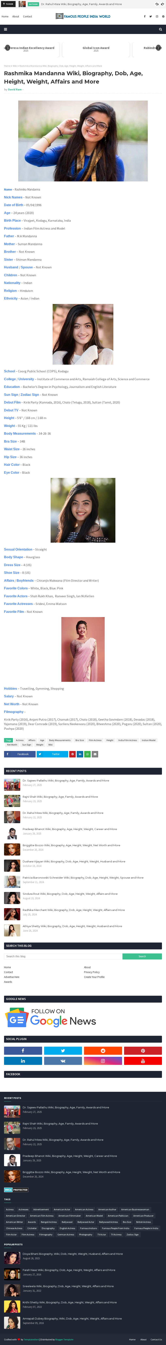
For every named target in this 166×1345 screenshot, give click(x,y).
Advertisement (41, 1209)
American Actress (84, 1209)
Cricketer (32, 1228)
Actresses (23, 1209)
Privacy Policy (92, 972)
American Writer (14, 1221)
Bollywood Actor (86, 1221)
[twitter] (150, 16)
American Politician (118, 1215)
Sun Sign (26, 744)
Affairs (32, 740)
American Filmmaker (70, 1215)
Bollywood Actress (108, 1221)
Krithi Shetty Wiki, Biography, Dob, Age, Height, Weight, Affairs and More (70, 1302)
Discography (48, 1228)
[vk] (63, 1061)
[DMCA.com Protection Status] (16, 1191)
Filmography (45, 1234)
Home (7, 65)
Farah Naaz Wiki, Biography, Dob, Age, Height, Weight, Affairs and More (69, 1270)
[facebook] (144, 16)
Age (42, 740)
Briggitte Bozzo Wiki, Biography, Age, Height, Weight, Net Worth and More (71, 845)
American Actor (62, 1209)
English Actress (67, 1228)
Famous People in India (146, 1228)
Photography (85, 1234)
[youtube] (143, 1061)
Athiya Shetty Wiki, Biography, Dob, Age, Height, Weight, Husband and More (72, 926)
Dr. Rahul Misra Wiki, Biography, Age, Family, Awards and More (81, 4)
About (87, 967)
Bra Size (80, 740)
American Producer (143, 1215)
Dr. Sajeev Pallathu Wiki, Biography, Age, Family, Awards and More (66, 780)
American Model (94, 1215)
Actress (19, 740)
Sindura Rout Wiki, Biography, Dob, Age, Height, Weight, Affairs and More (70, 893)
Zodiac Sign (133, 1234)
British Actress (143, 1221)
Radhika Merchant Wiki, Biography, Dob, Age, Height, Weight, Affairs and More (74, 910)
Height (109, 740)
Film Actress (95, 740)
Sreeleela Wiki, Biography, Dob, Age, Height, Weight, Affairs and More (68, 1286)
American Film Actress (41, 1215)
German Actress (65, 1234)
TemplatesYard (31, 1339)
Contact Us (156, 1339)
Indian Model (148, 740)
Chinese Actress (14, 1228)
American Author (107, 1209)
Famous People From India (115, 1228)
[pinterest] (162, 16)
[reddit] (103, 1051)
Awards (8, 982)
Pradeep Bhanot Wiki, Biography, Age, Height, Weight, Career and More (70, 829)
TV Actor (101, 1234)
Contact (8, 972)
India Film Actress (127, 740)
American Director (15, 1215)
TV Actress (116, 1234)
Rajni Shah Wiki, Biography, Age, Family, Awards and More (60, 796)
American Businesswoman (135, 1209)
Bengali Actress (49, 1221)
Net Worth (12, 744)
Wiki (15, 65)
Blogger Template (64, 1339)
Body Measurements (59, 740)
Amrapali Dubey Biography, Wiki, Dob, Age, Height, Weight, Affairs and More (72, 1318)
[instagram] (157, 16)
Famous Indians (88, 1228)
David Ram (15, 89)
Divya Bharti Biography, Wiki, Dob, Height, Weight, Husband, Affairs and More (73, 1253)
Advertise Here (11, 977)
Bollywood (67, 1221)
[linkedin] (23, 1061)
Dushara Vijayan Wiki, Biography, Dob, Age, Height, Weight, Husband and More (74, 861)
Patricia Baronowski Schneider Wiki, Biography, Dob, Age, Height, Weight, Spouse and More (83, 877)
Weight (39, 744)
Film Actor (11, 1234)
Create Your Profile (94, 977)
